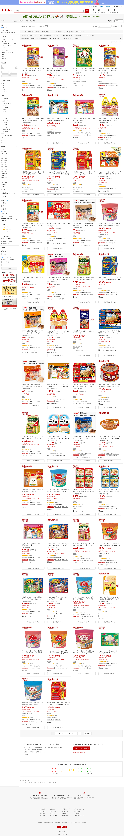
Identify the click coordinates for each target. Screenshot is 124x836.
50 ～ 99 (3, 151)
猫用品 (36, 782)
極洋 (2, 133)
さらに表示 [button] (4, 58)
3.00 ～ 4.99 (4, 177)
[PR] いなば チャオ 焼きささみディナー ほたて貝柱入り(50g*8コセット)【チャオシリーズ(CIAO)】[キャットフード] (58, 70)
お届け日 (3, 209)
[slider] (1, 69)
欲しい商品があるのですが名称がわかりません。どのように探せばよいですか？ (43, 747)
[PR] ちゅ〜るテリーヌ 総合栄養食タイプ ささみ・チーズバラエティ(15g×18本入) (84, 70)
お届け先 (3, 203)
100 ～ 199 (4, 154)
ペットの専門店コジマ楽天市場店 (108, 350)
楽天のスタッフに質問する (82, 748)
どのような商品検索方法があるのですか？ (34, 749)
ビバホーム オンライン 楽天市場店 (57, 243)
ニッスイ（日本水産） (6, 135)
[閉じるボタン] (120, 31)
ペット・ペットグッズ (26, 782)
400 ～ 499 (4, 160)
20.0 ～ (3, 186)
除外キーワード (5, 262)
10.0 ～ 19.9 (4, 184)
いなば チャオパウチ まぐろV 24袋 (58, 223)
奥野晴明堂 (4, 122)
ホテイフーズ (4, 131)
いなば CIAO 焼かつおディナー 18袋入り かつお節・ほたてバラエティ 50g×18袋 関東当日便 (109, 173)
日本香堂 (3, 109)
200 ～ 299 (4, 156)
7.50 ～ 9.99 (4, 182)
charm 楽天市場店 (104, 191)
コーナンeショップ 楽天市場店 (82, 245)
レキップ (3, 105)
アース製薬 (4, 125)
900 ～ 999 (4, 171)
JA (2, 140)
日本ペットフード (5, 129)
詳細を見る (76, 38)
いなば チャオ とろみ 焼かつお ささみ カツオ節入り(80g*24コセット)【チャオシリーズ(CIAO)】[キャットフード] (109, 386)
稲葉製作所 (4, 101)
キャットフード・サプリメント (48, 782)
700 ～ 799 (4, 167)
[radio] (2, 27)
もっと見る (25, 754)
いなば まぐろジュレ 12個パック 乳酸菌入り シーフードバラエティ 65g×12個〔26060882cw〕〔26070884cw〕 (109, 333)
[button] (117, 7)
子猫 (2, 85)
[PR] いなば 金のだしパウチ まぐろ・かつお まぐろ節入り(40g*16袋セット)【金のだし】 (33, 70)
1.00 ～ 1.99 (4, 173)
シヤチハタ (4, 118)
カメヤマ (3, 116)
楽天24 (25, 90)
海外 (7, 200)
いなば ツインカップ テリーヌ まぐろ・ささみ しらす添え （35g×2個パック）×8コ (58, 438)
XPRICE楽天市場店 (54, 403)
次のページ (88, 733)
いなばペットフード (6, 103)
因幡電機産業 (4, 98)
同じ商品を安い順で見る (59, 143)
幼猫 (2, 83)
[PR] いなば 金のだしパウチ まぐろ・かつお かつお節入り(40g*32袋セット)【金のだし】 (109, 70)
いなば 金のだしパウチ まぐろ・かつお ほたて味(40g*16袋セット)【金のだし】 (33, 225)
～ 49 (2, 149)
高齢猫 (3, 89)
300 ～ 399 (4, 158)
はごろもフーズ (5, 120)
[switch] (16, 219)
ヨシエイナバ (4, 114)
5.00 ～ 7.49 (4, 180)
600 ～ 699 (4, 164)
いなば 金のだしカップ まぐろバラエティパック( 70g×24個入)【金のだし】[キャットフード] (84, 173)
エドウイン (4, 112)
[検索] (87, 11)
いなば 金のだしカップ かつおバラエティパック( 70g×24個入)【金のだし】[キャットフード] (58, 173)
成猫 (2, 87)
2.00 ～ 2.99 (4, 175)
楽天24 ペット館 (79, 86)
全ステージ (4, 91)
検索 (10, 75)
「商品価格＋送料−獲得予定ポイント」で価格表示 (32, 26)
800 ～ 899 (4, 169)
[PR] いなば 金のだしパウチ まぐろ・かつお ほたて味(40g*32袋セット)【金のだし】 (33, 120)
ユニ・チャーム (5, 107)
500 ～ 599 (4, 162)
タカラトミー (4, 127)
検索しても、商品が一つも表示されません (34, 752)
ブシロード (4, 138)
